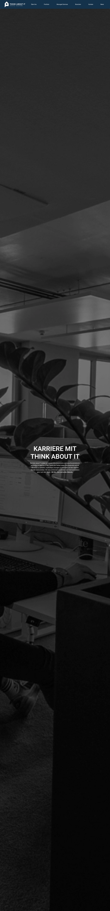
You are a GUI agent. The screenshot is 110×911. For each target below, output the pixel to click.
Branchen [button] (78, 4)
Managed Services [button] (62, 4)
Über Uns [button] (34, 4)
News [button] (102, 4)
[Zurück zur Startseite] (14, 4)
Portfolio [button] (46, 4)
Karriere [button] (90, 4)
